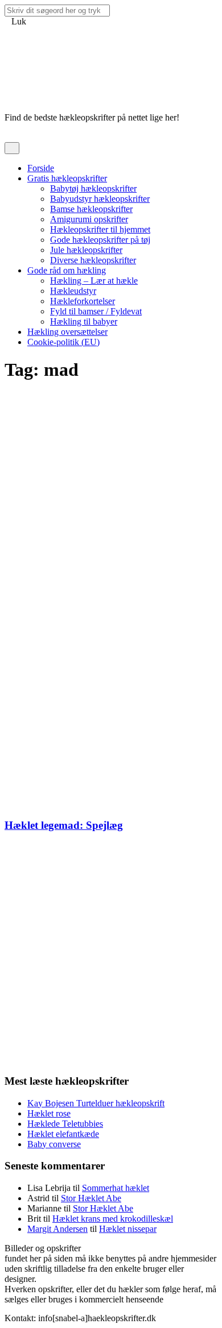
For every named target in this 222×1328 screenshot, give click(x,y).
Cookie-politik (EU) (63, 342)
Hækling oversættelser (67, 332)
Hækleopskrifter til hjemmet (100, 229)
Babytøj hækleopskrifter (93, 188)
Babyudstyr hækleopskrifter (100, 199)
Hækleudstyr (73, 291)
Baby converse (54, 1144)
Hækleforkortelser (82, 301)
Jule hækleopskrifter (86, 250)
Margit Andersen (57, 1229)
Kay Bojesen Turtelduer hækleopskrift (96, 1103)
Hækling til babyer (83, 321)
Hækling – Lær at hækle (94, 280)
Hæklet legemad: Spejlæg (64, 825)
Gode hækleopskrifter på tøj (100, 239)
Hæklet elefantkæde (63, 1134)
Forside (40, 168)
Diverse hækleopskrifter (93, 260)
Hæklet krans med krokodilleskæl (112, 1218)
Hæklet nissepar (128, 1229)
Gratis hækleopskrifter (67, 178)
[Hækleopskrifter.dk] (33, 89)
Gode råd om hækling (66, 270)
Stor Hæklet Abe (91, 1198)
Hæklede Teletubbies (65, 1123)
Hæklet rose (49, 1113)
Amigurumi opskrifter (89, 219)
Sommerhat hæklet (115, 1188)
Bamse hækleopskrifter (91, 209)
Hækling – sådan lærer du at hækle (154, 1248)
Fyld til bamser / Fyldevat (96, 311)
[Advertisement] (111, 504)
